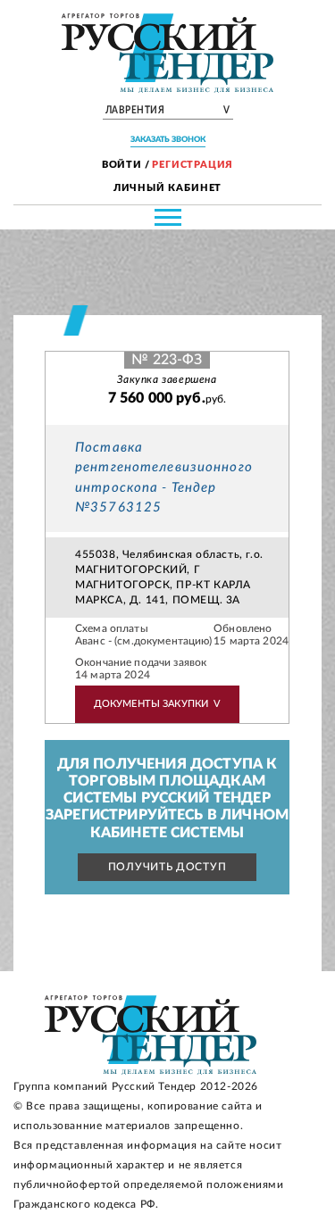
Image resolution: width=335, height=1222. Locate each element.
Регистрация (192, 165)
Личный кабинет (167, 188)
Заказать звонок (167, 140)
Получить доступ (167, 866)
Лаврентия (167, 110)
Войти (122, 165)
